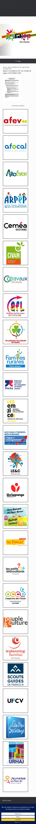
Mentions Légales (7, 800)
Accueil (5, 67)
